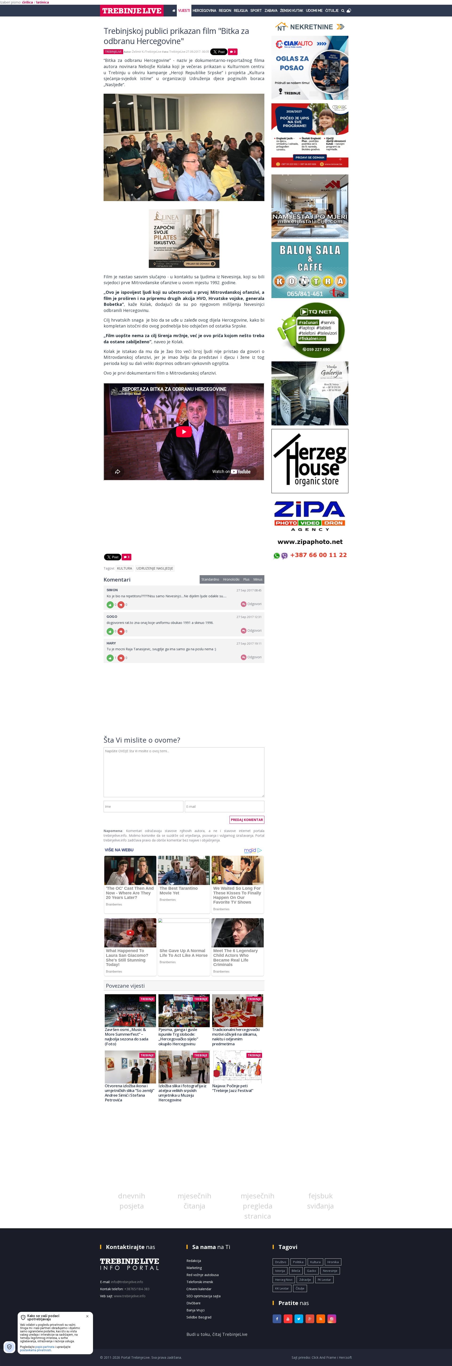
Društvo (280, 1262)
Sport (256, 10)
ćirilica (27, 2)
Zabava (271, 10)
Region (225, 10)
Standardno (210, 579)
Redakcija (193, 1260)
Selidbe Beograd (198, 1317)
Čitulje (332, 10)
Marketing (194, 1267)
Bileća (296, 1271)
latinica (42, 2)
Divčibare (193, 1303)
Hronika (333, 1262)
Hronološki (231, 579)
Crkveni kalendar (198, 1289)
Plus (246, 579)
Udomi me (314, 10)
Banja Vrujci (195, 1310)
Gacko (311, 1271)
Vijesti (184, 10)
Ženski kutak (291, 10)
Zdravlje (305, 1279)
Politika (298, 1262)
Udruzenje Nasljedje (155, 568)
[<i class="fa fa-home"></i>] (174, 10)
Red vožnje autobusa (202, 1275)
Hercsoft (345, 1357)
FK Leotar (324, 1279)
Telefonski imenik (199, 1282)
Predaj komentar (247, 819)
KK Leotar (282, 1288)
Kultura (124, 568)
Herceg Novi (283, 1279)
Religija (241, 10)
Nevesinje (330, 1271)
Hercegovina (204, 10)
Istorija (280, 1271)
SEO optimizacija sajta (203, 1296)
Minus (257, 579)
